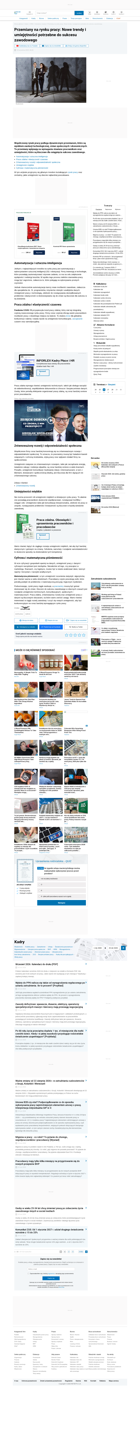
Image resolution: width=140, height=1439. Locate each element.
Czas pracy (97, 327)
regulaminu (51, 1246)
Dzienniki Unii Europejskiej (59, 1311)
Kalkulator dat (98, 289)
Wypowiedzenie (19, 922)
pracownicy (59, 586)
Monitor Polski (55, 1306)
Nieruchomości (98, 18)
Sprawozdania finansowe (96, 1290)
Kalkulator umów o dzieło (102, 301)
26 (104, 389)
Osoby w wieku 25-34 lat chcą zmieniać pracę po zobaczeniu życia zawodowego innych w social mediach (106, 247)
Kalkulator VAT (74, 1308)
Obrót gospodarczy (20, 1286)
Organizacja (18, 1304)
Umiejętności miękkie (25, 165)
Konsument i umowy (57, 1286)
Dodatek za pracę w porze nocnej (105, 357)
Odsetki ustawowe (94, 1313)
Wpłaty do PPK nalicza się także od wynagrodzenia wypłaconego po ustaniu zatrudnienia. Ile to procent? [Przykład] (106, 214)
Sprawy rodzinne (56, 1281)
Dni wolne (95, 458)
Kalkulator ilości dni (76, 1306)
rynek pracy (73, 172)
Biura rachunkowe (95, 1278)
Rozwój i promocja (19, 1311)
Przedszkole (36, 1304)
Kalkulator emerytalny (101, 318)
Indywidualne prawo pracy (23, 924)
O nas (16, 1327)
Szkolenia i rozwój (40, 24)
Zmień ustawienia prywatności (51, 1327)
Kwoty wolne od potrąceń (102, 348)
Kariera (78, 1327)
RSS (85, 1327)
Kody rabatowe (111, 1308)
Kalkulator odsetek (75, 1311)
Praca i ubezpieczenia (76, 1286)
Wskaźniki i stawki (95, 1301)
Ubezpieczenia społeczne (36, 922)
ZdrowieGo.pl (111, 1304)
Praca (53, 1290)
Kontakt (93, 1327)
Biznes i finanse (74, 1281)
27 (108, 389)
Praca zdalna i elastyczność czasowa (32, 159)
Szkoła (35, 1306)
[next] (86, 1224)
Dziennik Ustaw (56, 1304)
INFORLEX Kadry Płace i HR (55, 360)
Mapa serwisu (114, 1327)
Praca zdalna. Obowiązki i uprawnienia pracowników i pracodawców (54, 523)
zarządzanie (77, 319)
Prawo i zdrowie (56, 1295)
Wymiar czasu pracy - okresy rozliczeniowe (108, 363)
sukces (27, 614)
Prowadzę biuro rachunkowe (97, 1283)
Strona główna (18, 24)
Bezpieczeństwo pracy (46, 927)
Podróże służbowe (94, 1311)
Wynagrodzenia (99, 333)
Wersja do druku (27, 620)
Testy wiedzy (36, 1320)
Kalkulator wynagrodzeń (102, 292)
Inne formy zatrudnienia (22, 927)
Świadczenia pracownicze (64, 919)
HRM (31, 24)
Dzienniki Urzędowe (57, 1308)
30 (121, 389)
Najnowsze (108, 209)
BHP (49, 922)
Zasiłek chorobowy (100, 366)
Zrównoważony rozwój (25, 486)
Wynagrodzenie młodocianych (104, 360)
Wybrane (117, 209)
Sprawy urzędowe (56, 1288)
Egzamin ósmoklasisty (39, 1318)
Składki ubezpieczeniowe (96, 1308)
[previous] (61, 1224)
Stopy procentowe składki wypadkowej (107, 346)
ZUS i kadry (17, 1288)
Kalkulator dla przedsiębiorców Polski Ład (108, 304)
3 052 (81, 1224)
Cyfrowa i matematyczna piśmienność (32, 168)
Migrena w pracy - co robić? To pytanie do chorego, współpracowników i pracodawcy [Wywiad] (107, 236)
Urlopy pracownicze (100, 336)
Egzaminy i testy (38, 1311)
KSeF (118, 18)
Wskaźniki (100, 343)
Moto (87, 18)
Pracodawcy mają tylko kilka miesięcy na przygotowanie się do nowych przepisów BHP (107, 241)
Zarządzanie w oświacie (40, 1313)
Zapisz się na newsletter (78, 620)
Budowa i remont (112, 1288)
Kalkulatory (101, 283)
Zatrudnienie (41, 919)
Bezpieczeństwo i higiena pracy (104, 339)
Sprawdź (42, 372)
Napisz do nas (53, 620)
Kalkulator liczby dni (100, 286)
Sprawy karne (55, 1283)
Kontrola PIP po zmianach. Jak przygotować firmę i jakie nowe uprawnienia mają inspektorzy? (108, 258)
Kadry (34, 18)
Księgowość (24, 18)
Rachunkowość (18, 1283)
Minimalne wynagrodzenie (96, 1306)
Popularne (99, 209)
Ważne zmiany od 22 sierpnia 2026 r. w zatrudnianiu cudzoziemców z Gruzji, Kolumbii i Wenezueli (106, 225)
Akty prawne (55, 1301)
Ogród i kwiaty (111, 1290)
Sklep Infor (54, 1292)
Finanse (109, 1286)
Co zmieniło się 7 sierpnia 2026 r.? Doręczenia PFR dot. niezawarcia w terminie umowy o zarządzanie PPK (108, 268)
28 (112, 389)
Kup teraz (39, 252)
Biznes (41, 18)
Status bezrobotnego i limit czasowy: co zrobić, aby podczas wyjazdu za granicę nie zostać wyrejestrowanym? (107, 263)
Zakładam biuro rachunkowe (97, 1281)
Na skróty (110, 1301)
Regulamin (68, 1327)
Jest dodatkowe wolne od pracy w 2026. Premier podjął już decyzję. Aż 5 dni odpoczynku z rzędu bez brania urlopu (106, 274)
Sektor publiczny (53, 18)
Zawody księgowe (19, 1290)
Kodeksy (54, 1315)
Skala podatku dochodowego (97, 1315)
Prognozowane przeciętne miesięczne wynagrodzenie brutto (106, 370)
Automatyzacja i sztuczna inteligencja (32, 156)
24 (95, 389)
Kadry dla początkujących (64, 927)
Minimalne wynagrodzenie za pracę (106, 354)
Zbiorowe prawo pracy (42, 924)
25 (100, 389)
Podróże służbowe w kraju (96, 1304)
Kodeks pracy (29, 919)
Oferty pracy (18, 929)
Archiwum (110, 1306)
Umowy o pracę (99, 330)
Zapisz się (51, 1250)
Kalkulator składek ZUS (102, 315)
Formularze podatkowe (114, 1313)
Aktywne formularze (106, 324)
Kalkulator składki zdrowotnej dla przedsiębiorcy (105, 308)
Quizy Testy (97, 374)
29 (116, 389)
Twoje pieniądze (76, 18)
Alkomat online (99, 321)
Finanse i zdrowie (75, 1292)
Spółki (72, 1283)
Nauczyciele (36, 1308)
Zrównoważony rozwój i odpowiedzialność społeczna (38, 162)
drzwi (68, 316)
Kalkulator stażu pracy (76, 1313)
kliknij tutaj (61, 1259)
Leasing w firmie (75, 1290)
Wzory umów (111, 1311)
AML (90, 1292)
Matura (35, 1315)
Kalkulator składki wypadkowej (104, 312)
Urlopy (50, 919)
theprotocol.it (111, 1315)
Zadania (16, 1308)
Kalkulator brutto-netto (101, 295)
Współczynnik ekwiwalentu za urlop (106, 351)
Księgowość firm (19, 1278)
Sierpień (111, 384)
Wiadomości (18, 919)
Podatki (16, 1281)
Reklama (103, 1327)
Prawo (65, 18)
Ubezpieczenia (57, 924)
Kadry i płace (18, 1313)
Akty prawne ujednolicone (59, 1313)
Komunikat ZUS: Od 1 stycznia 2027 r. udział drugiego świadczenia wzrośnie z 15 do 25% (108, 252)
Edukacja (109, 18)
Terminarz (101, 384)
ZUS (34, 927)
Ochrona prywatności (29, 1327)
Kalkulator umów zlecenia (102, 298)
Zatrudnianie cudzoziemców (103, 578)
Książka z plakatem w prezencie (48, 530)
